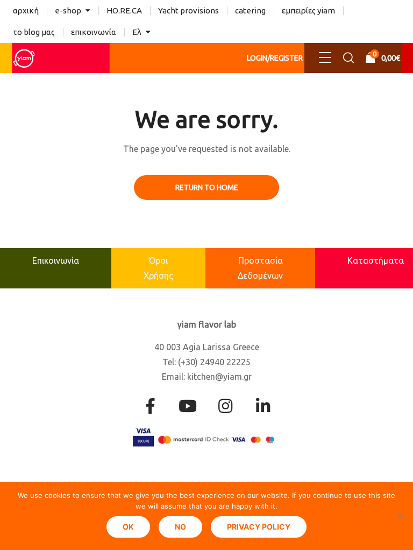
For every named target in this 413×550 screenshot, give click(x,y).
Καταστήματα (375, 260)
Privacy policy (258, 526)
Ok (128, 526)
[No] (399, 516)
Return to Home (206, 187)
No (180, 526)
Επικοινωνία (55, 260)
